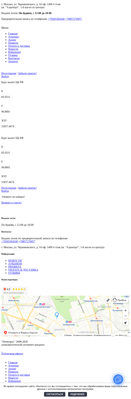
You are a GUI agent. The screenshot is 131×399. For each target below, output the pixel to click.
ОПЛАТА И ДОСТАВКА (23, 269)
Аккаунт (13, 61)
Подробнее (77, 394)
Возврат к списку (11, 202)
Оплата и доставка (19, 45)
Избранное (14, 52)
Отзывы (13, 55)
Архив (12, 39)
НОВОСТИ (15, 260)
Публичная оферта (12, 353)
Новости (13, 49)
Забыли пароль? (27, 73)
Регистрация (8, 73)
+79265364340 (56, 18)
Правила (13, 42)
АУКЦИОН (15, 263)
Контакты (14, 58)
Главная (12, 33)
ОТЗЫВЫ (14, 272)
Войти (5, 76)
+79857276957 (73, 18)
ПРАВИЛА (14, 266)
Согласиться (54, 394)
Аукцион (13, 36)
